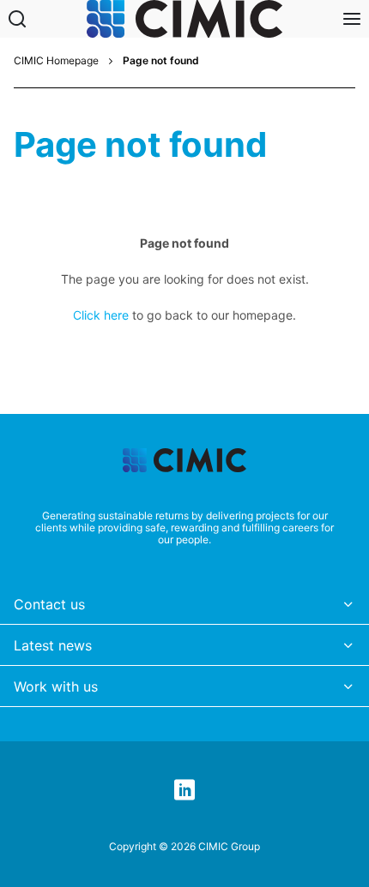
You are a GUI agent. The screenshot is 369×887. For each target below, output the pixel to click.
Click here (101, 315)
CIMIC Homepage (56, 61)
